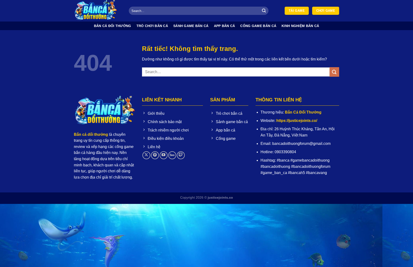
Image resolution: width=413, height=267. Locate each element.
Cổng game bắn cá (258, 26)
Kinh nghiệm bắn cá (300, 26)
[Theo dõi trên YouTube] (164, 155)
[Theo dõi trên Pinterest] (155, 155)
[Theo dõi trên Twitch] (181, 155)
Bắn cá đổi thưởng (112, 26)
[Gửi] (264, 11)
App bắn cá (224, 26)
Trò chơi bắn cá (152, 26)
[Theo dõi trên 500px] (172, 155)
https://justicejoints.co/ (296, 121)
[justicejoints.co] (98, 11)
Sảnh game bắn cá (191, 26)
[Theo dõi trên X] (146, 155)
